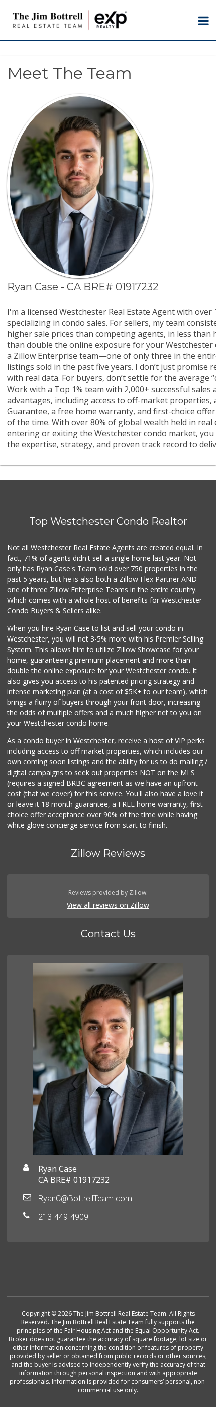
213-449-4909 (63, 1217)
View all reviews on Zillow (108, 905)
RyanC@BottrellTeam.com (85, 1198)
